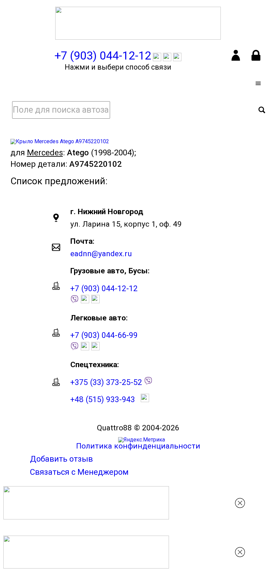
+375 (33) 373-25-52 (106, 382)
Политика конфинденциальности (138, 446)
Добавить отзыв (61, 459)
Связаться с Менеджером (79, 472)
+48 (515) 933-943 (102, 399)
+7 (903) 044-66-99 (104, 335)
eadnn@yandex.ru (101, 253)
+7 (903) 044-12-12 (104, 288)
